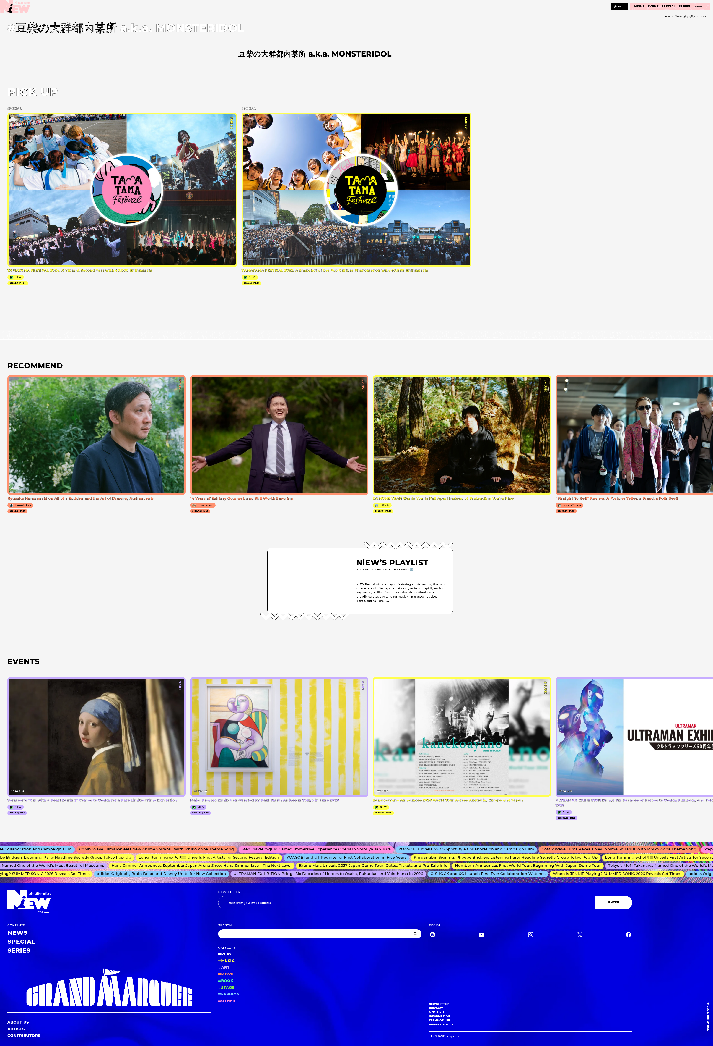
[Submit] (415, 933)
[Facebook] (628, 935)
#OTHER (226, 1001)
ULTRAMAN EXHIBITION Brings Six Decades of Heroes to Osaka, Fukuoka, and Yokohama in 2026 (277, 874)
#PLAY (225, 954)
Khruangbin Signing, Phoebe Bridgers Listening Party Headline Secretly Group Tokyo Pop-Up (437, 858)
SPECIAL (668, 6)
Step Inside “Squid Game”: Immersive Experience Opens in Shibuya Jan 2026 (234, 849)
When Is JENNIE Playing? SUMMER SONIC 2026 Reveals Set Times (566, 874)
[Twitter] (579, 935)
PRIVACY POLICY (441, 1024)
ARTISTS (16, 1029)
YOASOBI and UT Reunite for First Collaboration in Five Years (278, 858)
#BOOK (225, 981)
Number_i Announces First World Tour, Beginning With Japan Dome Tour (469, 866)
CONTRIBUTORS (23, 1036)
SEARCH (225, 925)
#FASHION (229, 994)
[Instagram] (530, 935)
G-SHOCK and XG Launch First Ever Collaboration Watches (436, 874)
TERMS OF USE (439, 1020)
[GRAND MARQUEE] (109, 987)
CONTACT (436, 1008)
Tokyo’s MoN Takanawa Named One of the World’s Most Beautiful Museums (624, 866)
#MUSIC (226, 961)
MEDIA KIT (436, 1012)
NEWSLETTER (229, 892)
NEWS (639, 6)
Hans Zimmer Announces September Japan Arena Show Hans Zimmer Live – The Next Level (143, 866)
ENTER (613, 902)
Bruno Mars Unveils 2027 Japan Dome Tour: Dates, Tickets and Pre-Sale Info (314, 866)
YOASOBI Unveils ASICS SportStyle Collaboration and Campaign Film (384, 849)
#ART (223, 968)
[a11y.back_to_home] (15, 8)
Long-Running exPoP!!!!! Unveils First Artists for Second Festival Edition (140, 858)
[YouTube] (481, 935)
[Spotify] (432, 935)
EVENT (652, 6)
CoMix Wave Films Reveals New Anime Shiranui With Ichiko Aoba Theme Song (536, 849)
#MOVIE (226, 974)
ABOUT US (18, 1022)
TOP (667, 17)
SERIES (684, 6)
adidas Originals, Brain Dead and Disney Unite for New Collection (110, 874)
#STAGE (226, 988)
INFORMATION (439, 1016)
